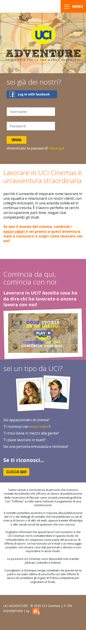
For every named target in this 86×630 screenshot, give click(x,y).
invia (16, 139)
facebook (32, 94)
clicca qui (16, 471)
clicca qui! (56, 148)
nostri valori (14, 231)
